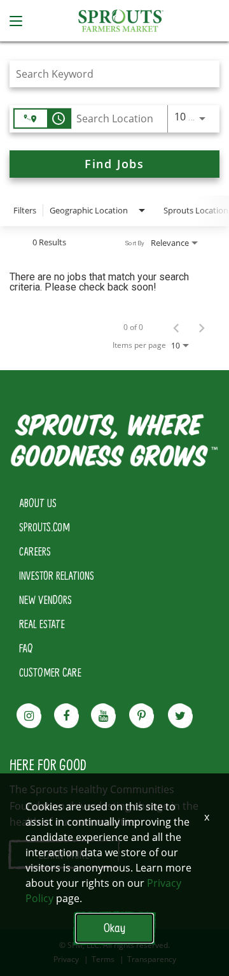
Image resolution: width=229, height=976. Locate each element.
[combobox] (108, 73)
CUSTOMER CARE (50, 672)
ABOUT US (38, 503)
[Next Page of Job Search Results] (201, 327)
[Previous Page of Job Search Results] (176, 327)
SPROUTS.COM (44, 527)
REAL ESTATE (42, 624)
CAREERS (35, 551)
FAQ (26, 648)
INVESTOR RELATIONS (56, 575)
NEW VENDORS (45, 599)
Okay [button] (114, 928)
